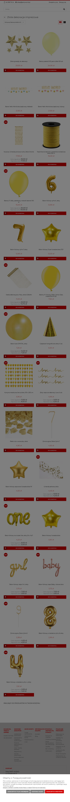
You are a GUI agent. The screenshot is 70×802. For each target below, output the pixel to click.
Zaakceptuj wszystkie (54, 791)
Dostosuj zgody (37, 791)
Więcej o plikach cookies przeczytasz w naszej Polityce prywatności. (24, 787)
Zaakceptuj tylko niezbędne (18, 791)
